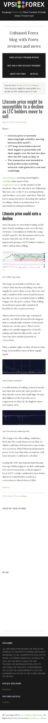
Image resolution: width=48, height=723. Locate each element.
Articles (5, 702)
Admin (43, 718)
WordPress (34, 718)
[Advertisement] (24, 537)
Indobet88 (17, 12)
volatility (6, 181)
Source (6, 487)
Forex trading (20, 496)
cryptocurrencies (11, 184)
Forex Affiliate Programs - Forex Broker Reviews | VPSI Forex (24, 4)
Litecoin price (9, 177)
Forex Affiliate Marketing (30, 715)
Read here (6, 689)
